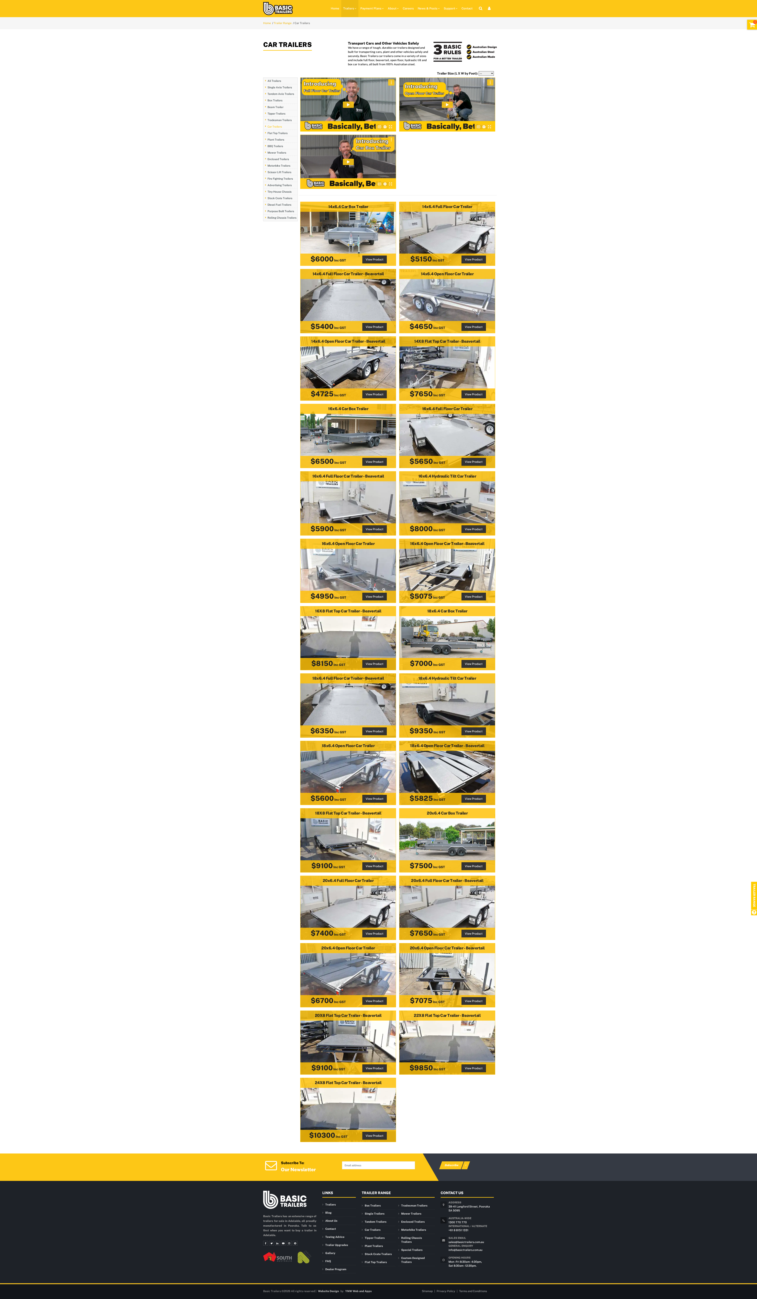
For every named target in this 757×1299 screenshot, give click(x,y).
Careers (408, 8)
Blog (328, 1212)
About (392, 8)
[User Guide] (754, 912)
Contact (467, 8)
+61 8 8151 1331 (458, 1230)
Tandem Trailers (376, 1221)
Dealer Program (335, 1269)
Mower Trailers (277, 152)
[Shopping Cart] (752, 25)
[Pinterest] (295, 1243)
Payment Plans (370, 8)
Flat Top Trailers (278, 132)
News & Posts (427, 8)
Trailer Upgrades (336, 1245)
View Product (374, 259)
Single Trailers (375, 1213)
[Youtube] (283, 1243)
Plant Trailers (276, 139)
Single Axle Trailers (280, 87)
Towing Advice (334, 1236)
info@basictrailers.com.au (465, 1249)
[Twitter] (271, 1243)
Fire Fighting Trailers (280, 178)
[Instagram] (289, 1243)
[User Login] (489, 8)
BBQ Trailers (275, 145)
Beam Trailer (275, 106)
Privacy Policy (446, 1291)
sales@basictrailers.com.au (466, 1242)
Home (335, 8)
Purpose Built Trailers (281, 211)
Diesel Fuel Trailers (279, 204)
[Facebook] (265, 1243)
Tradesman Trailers (280, 119)
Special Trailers (412, 1249)
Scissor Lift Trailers (279, 172)
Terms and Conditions (473, 1291)
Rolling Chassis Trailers (282, 217)
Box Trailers (275, 100)
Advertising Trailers (280, 185)
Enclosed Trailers (278, 159)
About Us (331, 1220)
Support (449, 8)
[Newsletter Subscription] (271, 1165)
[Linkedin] (277, 1243)
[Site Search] (480, 8)
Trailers (348, 8)
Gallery (330, 1253)
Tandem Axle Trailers (281, 93)
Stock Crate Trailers (280, 198)
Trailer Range (283, 23)
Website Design (328, 1291)
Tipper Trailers (276, 113)
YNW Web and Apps (358, 1291)
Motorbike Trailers (279, 165)
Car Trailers (275, 126)
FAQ (328, 1261)
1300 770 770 (457, 1222)
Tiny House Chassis (280, 191)
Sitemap (427, 1291)
